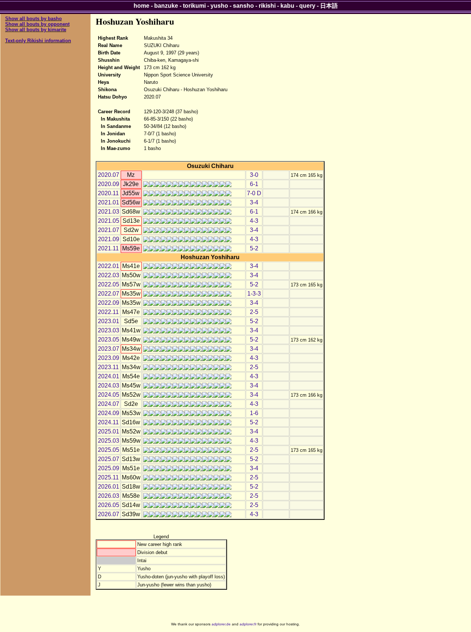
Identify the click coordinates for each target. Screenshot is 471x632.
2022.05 (108, 284)
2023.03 (108, 330)
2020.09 (108, 184)
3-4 (254, 202)
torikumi (194, 6)
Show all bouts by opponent (37, 24)
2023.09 (108, 358)
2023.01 (108, 321)
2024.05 (108, 395)
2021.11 (108, 248)
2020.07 (108, 175)
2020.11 (108, 193)
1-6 (254, 413)
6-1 (254, 184)
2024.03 (108, 385)
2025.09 (108, 468)
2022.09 (108, 303)
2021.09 (108, 239)
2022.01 (108, 266)
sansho (243, 6)
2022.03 (108, 275)
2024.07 (108, 404)
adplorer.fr (248, 624)
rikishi (267, 6)
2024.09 (108, 413)
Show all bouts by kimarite (35, 29)
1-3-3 (254, 293)
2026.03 (108, 496)
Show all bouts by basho (33, 18)
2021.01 (108, 202)
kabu (287, 6)
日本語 (329, 6)
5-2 (254, 248)
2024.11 (108, 422)
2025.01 (108, 431)
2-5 (254, 312)
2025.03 (108, 441)
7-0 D (254, 193)
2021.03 (108, 211)
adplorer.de (221, 624)
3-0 (254, 175)
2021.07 (108, 230)
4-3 (254, 221)
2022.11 (108, 312)
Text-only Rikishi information (38, 40)
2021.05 (108, 221)
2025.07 (108, 459)
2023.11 (108, 367)
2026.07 (108, 514)
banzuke (166, 6)
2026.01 (108, 486)
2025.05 (108, 450)
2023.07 (108, 349)
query (307, 6)
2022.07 (108, 293)
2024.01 (108, 376)
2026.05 (108, 505)
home (141, 6)
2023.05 (108, 339)
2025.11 (108, 477)
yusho (219, 6)
